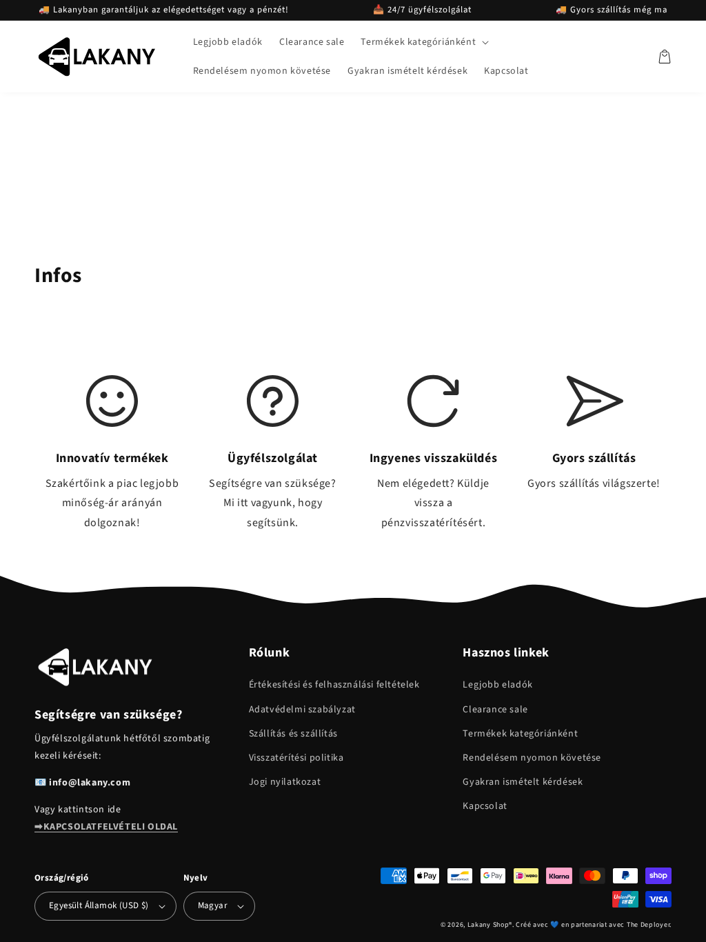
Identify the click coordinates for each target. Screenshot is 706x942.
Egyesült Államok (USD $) (99, 905)
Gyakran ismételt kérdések (523, 782)
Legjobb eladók (497, 685)
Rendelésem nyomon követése (532, 758)
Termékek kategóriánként (520, 734)
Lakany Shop (488, 925)
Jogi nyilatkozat (285, 782)
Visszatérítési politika (296, 758)
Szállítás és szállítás (293, 734)
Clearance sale (495, 709)
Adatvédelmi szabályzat (302, 709)
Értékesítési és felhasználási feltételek (334, 685)
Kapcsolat (485, 806)
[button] (423, 42)
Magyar (213, 905)
